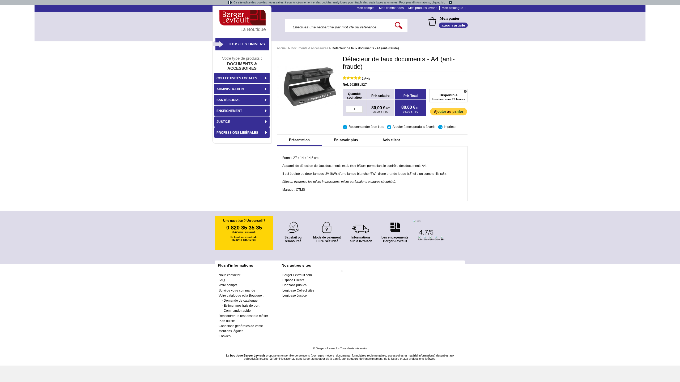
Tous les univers (246, 44)
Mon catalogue (452, 8)
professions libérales (422, 358)
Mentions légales (231, 331)
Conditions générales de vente (241, 326)
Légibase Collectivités (298, 290)
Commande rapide (237, 310)
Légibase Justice (294, 295)
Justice (223, 122)
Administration (230, 89)
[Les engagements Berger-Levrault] (395, 224)
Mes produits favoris (422, 8)
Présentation (299, 140)
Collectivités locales (236, 78)
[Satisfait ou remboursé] (293, 224)
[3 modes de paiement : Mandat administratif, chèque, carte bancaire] (327, 226)
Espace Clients (293, 280)
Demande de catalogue (241, 300)
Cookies (225, 336)
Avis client (391, 140)
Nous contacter (229, 275)
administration (282, 358)
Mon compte (366, 8)
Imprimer (450, 127)
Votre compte (228, 285)
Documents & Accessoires (309, 48)
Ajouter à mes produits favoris (414, 127)
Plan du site (227, 321)
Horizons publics (294, 285)
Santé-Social (228, 100)
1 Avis (366, 78)
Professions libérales (237, 132)
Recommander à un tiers (366, 127)
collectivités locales (256, 358)
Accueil (282, 48)
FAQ (222, 280)
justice (395, 358)
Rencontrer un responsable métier (243, 316)
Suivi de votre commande (237, 290)
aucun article (453, 25)
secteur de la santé (327, 358)
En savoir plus (346, 140)
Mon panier (450, 18)
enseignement (373, 358)
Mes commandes (391, 8)
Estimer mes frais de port (241, 305)
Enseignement (229, 111)
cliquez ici (438, 2)
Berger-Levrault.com (297, 275)
